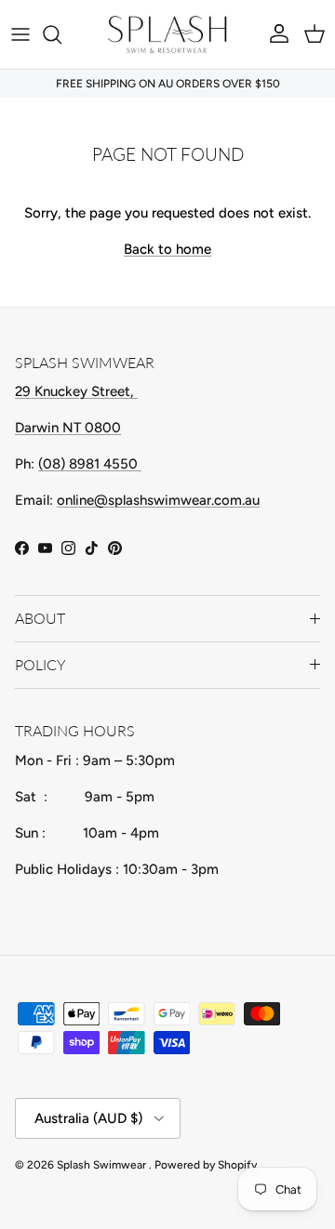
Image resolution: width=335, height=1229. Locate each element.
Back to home (167, 249)
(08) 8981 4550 (89, 464)
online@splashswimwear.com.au (158, 500)
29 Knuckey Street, (76, 391)
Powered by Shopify (205, 1164)
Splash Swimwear (103, 1164)
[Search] (61, 34)
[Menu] (20, 34)
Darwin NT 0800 (68, 427)
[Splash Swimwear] (167, 34)
